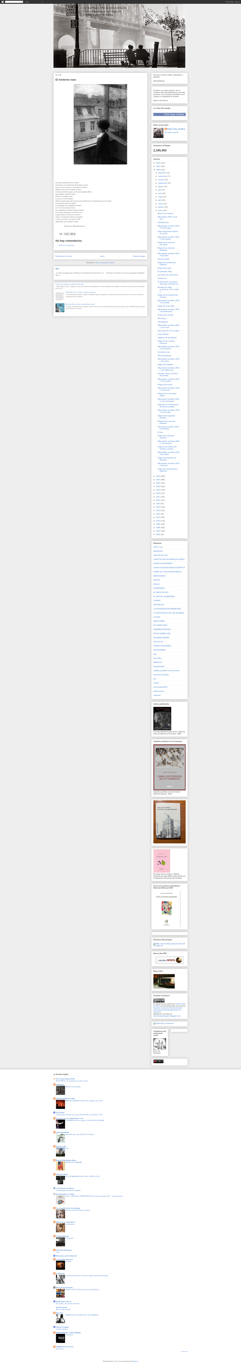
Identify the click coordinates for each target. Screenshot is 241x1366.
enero (160, 210)
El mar (160, 432)
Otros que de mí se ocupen (168, 331)
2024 (158, 170)
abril (160, 200)
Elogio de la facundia (166, 306)
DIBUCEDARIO (159, 576)
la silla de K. (60, 1273)
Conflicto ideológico (62, 1329)
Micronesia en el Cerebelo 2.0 (66, 1256)
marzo (161, 204)
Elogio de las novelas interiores (166, 342)
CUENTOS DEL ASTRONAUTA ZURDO (169, 559)
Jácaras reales (61, 1146)
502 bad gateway (164, 356)
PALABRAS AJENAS (161, 638)
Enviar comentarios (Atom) (105, 262)
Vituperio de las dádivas (167, 338)
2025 (158, 166)
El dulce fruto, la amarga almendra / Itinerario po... (169, 283)
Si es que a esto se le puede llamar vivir (69, 1118)
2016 (158, 500)
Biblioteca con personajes (73, 1087)
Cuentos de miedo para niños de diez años (69, 284)
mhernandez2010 (160, 687)
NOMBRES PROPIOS (162, 629)
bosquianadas (159, 666)
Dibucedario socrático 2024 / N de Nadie (168, 301)
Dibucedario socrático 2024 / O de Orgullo (168, 238)
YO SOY (68, 1261)
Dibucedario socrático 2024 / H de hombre (168, 380)
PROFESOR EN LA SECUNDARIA (68, 1332)
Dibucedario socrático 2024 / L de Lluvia (168, 326)
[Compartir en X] (69, 234)
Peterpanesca (163, 222)
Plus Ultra (59, 1313)
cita (154, 679)
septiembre (163, 183)
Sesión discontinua (62, 1132)
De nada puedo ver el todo (65, 1194)
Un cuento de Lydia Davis (168, 275)
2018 (158, 493)
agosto (161, 186)
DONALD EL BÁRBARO (74, 1162)
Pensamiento (69, 1335)
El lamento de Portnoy (64, 1250)
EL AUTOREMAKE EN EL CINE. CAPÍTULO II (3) (83, 1176)
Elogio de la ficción (165, 385)
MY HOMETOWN (160, 625)
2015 (158, 504)
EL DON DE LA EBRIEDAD (163, 596)
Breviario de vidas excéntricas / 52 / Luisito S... (168, 289)
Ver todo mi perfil (171, 132)
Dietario (156, 584)
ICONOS (156, 600)
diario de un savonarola (64, 1287)
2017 (158, 497)
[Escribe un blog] (67, 234)
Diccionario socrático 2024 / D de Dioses (169, 428)
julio (160, 190)
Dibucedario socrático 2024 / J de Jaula (168, 360)
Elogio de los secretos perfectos (166, 422)
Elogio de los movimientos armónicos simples (168, 405)
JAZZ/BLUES (158, 605)
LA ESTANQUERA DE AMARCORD (167, 609)
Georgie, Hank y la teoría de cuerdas (168, 374)
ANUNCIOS (158, 551)
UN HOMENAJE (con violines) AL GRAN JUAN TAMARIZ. (85, 1120)
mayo (160, 197)
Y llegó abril (69, 1238)
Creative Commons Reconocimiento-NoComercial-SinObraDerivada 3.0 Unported (168, 1010)
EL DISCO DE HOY (161, 592)
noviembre (162, 176)
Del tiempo (162, 318)
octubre (161, 180)
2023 (158, 476)
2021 (158, 483)
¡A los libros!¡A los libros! (65, 1188)
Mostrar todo (184, 1351)
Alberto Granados (62, 1327)
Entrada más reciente (63, 256)
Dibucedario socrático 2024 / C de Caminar (168, 442)
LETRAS (156, 617)
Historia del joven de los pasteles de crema (80, 304)
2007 (158, 531)
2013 (158, 510)
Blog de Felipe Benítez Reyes (66, 1160)
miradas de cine (61, 1307)
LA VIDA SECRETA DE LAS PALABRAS (168, 613)
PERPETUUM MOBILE (162, 646)
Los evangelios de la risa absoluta (68, 1208)
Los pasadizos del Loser (64, 1259)
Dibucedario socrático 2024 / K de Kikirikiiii (168, 347)
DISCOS (156, 580)
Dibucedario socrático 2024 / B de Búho (168, 453)
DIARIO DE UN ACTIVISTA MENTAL (167, 572)
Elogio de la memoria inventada (166, 243)
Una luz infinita (163, 259)
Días (57, 268)
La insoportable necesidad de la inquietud (68, 1190)
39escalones (60, 1112)
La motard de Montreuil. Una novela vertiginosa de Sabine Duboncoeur (87, 1275)
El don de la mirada (165, 315)
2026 (158, 163)
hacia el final (59, 1349)
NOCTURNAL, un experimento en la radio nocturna (72, 1081)
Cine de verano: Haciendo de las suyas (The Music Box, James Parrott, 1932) (79, 1115)
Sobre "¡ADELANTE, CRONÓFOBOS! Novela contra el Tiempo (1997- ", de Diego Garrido (94, 1196)
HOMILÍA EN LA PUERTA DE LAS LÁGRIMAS (82, 1315)
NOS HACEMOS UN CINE (65, 1098)
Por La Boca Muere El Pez (65, 1079)
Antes (57, 1252)
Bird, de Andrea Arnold (63, 1309)
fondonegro (60, 1084)
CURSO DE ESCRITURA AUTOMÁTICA (169, 568)
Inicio (102, 256)
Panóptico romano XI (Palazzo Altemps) (78, 1210)
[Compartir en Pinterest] (74, 234)
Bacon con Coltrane (165, 213)
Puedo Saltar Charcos (63, 1301)
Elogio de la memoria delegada (166, 249)
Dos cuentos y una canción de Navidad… (68, 1303)
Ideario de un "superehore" (65, 1222)
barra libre (157, 658)
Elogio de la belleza (165, 364)
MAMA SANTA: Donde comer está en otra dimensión (82, 1289)
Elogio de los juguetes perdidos (166, 417)
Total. (67, 1148)
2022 (158, 480)
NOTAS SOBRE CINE (161, 633)
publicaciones (158, 691)
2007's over (158, 547)
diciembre (162, 173)
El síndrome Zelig (165, 271)
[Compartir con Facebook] (72, 234)
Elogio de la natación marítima (166, 437)
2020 (158, 486)
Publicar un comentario (66, 245)
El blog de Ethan (62, 1174)
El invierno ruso (164, 352)
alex (155, 654)
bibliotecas (157, 662)
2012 (158, 514)
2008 (158, 528)
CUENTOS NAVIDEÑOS (162, 563)
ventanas (157, 695)
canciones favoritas (161, 675)
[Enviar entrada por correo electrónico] (60, 233)
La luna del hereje (62, 1236)
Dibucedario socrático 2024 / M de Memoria (168, 310)
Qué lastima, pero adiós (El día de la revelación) (80, 1134)
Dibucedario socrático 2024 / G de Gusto (168, 389)
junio (160, 193)
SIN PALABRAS (159, 650)
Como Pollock (163, 334)
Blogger (135, 1361)
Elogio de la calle (164, 268)
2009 (158, 524)
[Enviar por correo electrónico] (65, 234)
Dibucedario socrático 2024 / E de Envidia (168, 411)
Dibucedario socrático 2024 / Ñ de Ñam (168, 254)
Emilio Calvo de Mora (176, 129)
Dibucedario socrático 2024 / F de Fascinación (168, 400)
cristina (156, 683)
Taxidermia (162, 278)
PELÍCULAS (158, 642)
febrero (161, 207)
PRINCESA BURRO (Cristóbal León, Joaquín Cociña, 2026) (84, 1101)
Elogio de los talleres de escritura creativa (167, 448)
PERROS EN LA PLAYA (64, 1346)
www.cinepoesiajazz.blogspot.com (166, 1016)
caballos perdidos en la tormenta (166, 671)
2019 (158, 490)
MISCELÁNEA (159, 621)
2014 (158, 507)
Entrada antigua (139, 256)
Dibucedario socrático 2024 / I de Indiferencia (168, 369)
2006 (158, 534)
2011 (158, 517)
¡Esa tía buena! (70, 1224)
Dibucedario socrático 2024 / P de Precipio (168, 227)
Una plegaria (163, 322)
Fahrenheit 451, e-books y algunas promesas (81, 292)
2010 (158, 521)
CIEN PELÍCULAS (160, 555)
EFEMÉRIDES (159, 588)
